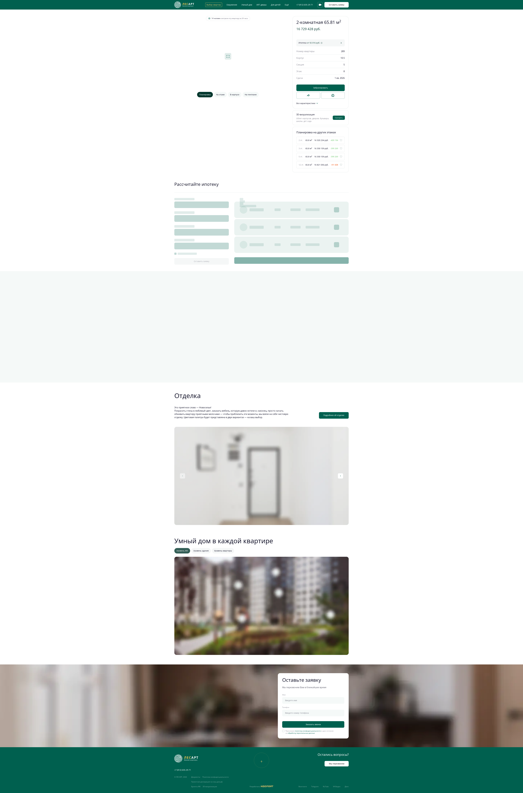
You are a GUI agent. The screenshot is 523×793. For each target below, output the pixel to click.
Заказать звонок (313, 724)
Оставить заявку (336, 4)
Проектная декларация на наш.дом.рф (207, 782)
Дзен (347, 787)
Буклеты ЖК (195, 787)
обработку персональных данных (301, 733)
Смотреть (339, 118)
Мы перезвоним (336, 763)
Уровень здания (201, 550)
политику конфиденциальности (308, 731)
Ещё (287, 5)
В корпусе (234, 94)
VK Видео (336, 787)
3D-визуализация (210, 787)
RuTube (326, 787)
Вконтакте (303, 787)
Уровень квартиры (223, 550)
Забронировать (320, 87)
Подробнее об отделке (333, 415)
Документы (195, 777)
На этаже (220, 94)
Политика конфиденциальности (215, 777)
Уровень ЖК (182, 550)
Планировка (205, 94)
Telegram (315, 787)
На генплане (251, 94)
